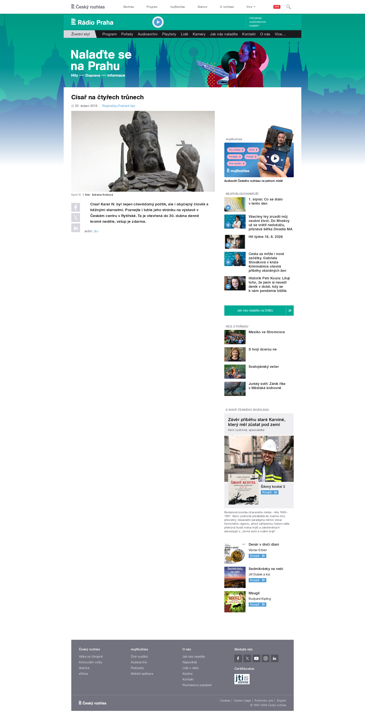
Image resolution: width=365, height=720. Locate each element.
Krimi (251, 150)
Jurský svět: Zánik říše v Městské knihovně (267, 386)
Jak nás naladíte (224, 34)
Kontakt (249, 34)
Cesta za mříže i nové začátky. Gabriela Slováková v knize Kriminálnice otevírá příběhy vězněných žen (267, 262)
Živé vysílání (235, 163)
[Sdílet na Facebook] (75, 207)
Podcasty (137, 668)
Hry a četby (234, 150)
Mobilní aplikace (142, 673)
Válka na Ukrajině (91, 656)
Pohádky (233, 156)
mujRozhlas (177, 6)
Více (280, 34)
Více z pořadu (237, 326)
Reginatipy (109, 106)
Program (152, 6)
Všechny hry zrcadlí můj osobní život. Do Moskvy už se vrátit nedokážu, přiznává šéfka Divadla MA (270, 223)
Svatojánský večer (264, 367)
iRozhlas (128, 6)
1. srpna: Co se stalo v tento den (266, 201)
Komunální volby (90, 662)
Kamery (254, 26)
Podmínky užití (264, 700)
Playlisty (169, 34)
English (281, 700)
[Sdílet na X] (75, 217)
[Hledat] (288, 7)
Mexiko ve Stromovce (267, 332)
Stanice (202, 6)
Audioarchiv (257, 22)
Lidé (184, 34)
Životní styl (80, 34)
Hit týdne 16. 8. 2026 (266, 237)
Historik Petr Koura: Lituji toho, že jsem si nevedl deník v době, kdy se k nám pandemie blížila (269, 284)
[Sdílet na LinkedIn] (75, 227)
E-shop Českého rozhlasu (247, 410)
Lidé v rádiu (190, 668)
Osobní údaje (242, 700)
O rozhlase (227, 6)
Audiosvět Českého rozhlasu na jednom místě (253, 180)
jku (96, 231)
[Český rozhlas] (88, 7)
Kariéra (187, 673)
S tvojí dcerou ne (263, 349)
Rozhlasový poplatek (197, 685)
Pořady (127, 34)
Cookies (225, 700)
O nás (265, 34)
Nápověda (189, 662)
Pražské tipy (126, 106)
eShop (83, 673)
